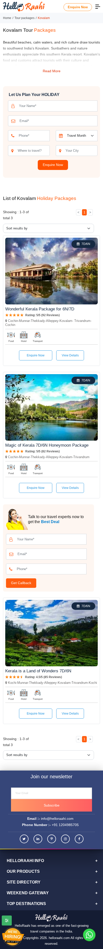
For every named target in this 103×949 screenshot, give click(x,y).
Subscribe (52, 805)
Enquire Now (78, 7)
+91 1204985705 (65, 825)
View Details (70, 355)
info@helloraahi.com (57, 819)
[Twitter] (24, 839)
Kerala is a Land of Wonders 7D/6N (38, 671)
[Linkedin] (38, 839)
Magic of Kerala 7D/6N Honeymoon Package (46, 445)
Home (7, 18)
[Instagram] (65, 839)
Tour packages (24, 18)
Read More (51, 71)
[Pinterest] (51, 839)
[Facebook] (79, 839)
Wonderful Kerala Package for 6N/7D (39, 309)
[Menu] (97, 6)
